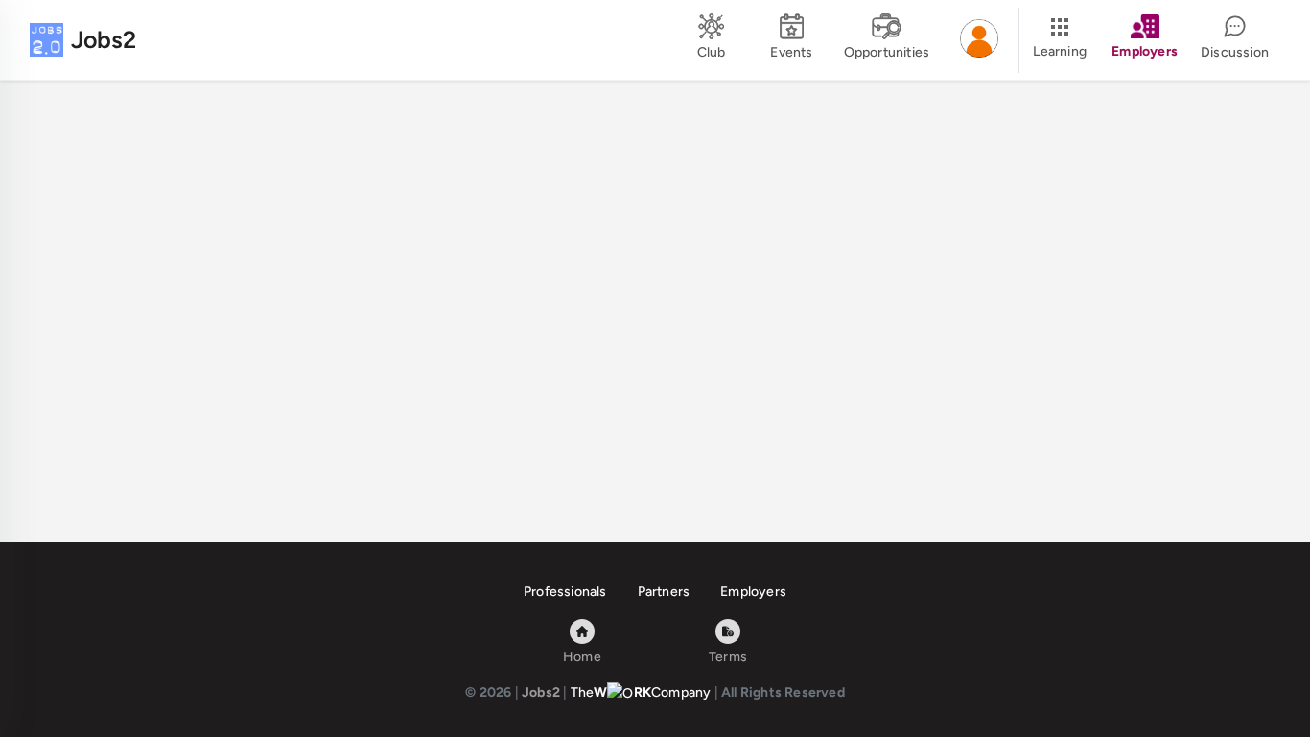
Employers (753, 591)
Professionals (565, 591)
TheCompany (641, 692)
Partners (664, 591)
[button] (979, 40)
